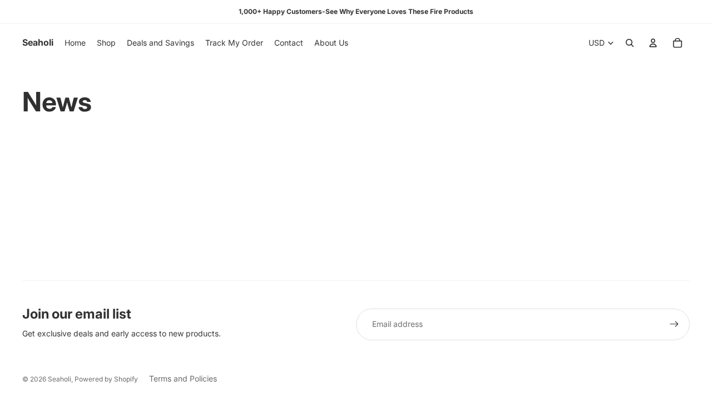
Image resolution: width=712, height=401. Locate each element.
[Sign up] (674, 324)
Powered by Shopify (106, 379)
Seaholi (59, 379)
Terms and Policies (183, 378)
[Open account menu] (653, 43)
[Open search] (629, 43)
